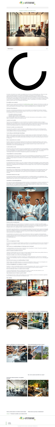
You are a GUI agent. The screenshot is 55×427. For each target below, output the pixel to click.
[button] (27, 8)
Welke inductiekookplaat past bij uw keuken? (36, 344)
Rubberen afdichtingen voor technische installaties (16, 344)
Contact (9, 422)
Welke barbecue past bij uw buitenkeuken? (36, 411)
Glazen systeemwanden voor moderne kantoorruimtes (16, 411)
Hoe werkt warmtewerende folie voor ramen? (36, 374)
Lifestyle (8, 413)
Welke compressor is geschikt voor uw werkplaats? (16, 311)
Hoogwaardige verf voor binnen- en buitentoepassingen (38, 311)
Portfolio (9, 423)
